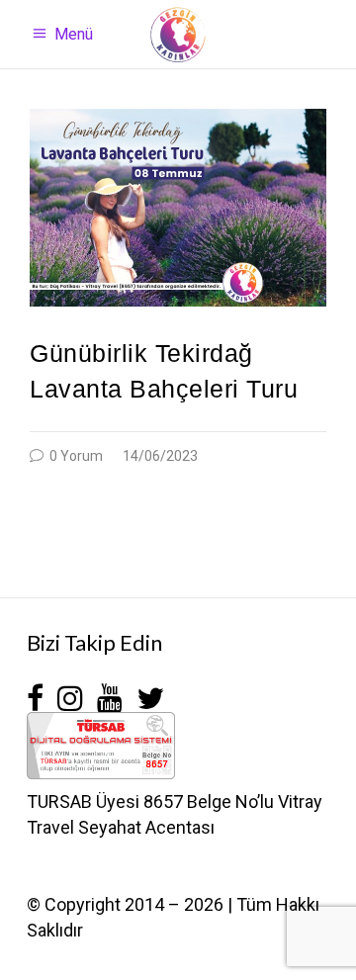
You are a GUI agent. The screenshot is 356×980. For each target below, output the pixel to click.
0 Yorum (74, 456)
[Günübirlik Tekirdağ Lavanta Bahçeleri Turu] (178, 208)
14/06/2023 (160, 456)
